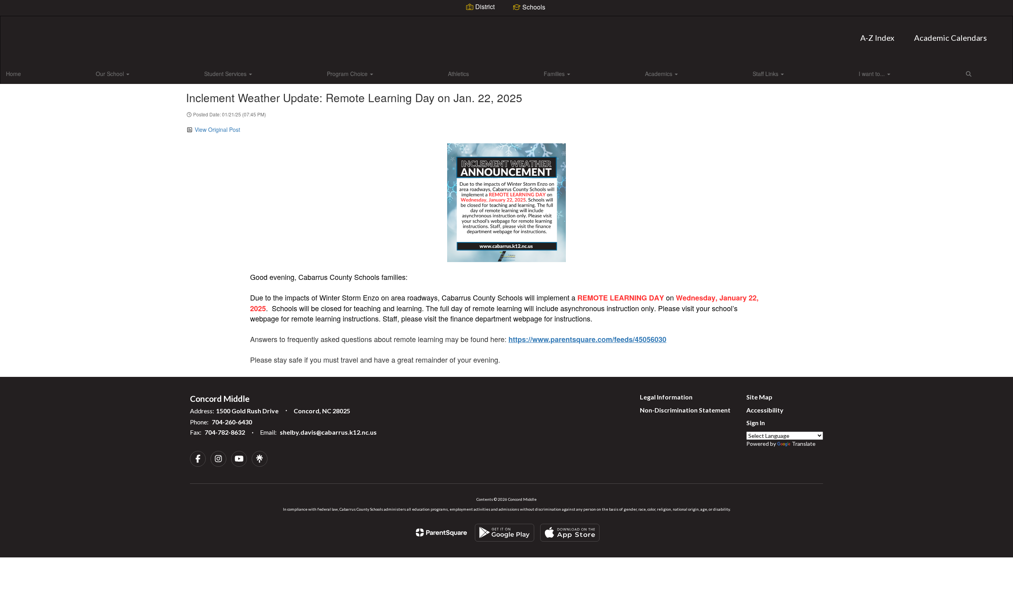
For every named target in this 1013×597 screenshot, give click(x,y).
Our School (110, 74)
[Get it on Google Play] (504, 533)
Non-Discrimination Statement (685, 410)
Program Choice (348, 74)
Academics (659, 74)
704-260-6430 (232, 422)
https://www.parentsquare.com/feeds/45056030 (587, 339)
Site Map (759, 397)
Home (13, 74)
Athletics (458, 74)
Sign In (755, 422)
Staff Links (766, 74)
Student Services (226, 74)
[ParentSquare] (441, 532)
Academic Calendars (950, 37)
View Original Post (217, 129)
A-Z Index (877, 37)
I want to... (872, 74)
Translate (804, 443)
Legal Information (666, 397)
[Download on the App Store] (569, 533)
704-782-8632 (225, 432)
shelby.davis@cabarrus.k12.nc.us (328, 432)
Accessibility (764, 410)
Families (555, 74)
